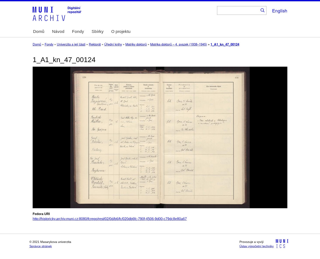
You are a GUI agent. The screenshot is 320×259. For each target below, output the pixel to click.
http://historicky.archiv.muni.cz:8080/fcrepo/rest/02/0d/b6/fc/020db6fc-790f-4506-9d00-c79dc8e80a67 (110, 219)
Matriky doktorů (136, 44)
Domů (38, 31)
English (279, 10)
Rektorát (95, 44)
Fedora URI (41, 214)
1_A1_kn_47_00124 (225, 44)
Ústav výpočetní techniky (256, 246)
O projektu (121, 31)
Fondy (78, 31)
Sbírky (98, 31)
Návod (58, 31)
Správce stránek (40, 246)
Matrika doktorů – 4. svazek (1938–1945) (178, 44)
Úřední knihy (113, 44)
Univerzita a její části (71, 44)
